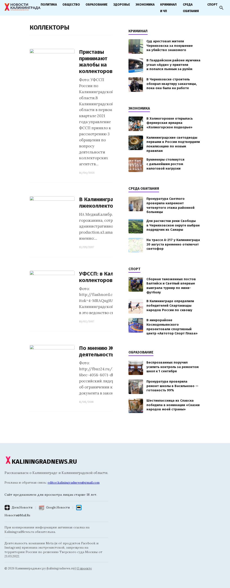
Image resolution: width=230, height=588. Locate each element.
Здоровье (121, 4)
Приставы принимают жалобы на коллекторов (96, 61)
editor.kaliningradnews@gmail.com (74, 482)
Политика (49, 4)
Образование (97, 4)
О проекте (84, 568)
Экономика (145, 4)
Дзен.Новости (22, 507)
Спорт (212, 4)
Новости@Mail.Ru (17, 515)
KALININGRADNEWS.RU (44, 461)
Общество (71, 4)
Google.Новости (58, 507)
